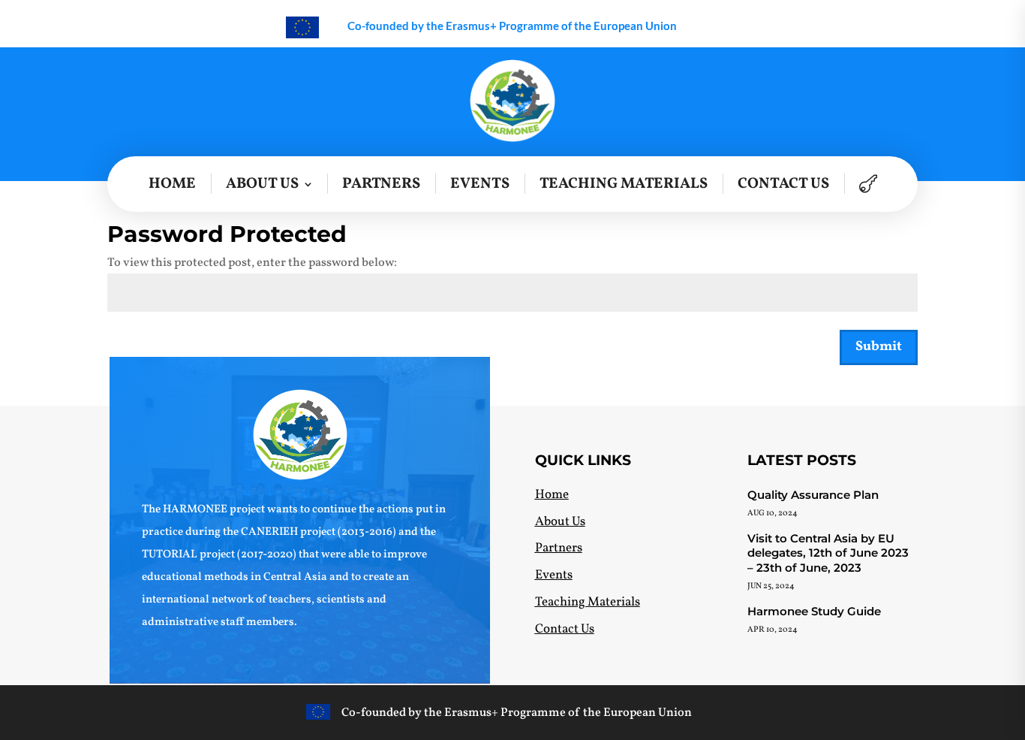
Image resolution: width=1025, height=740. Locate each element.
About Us (262, 184)
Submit (878, 346)
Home (172, 184)
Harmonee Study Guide (814, 611)
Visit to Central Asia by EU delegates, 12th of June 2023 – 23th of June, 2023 (828, 553)
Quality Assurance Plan (813, 495)
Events (479, 184)
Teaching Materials (624, 184)
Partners (381, 184)
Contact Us (783, 184)
